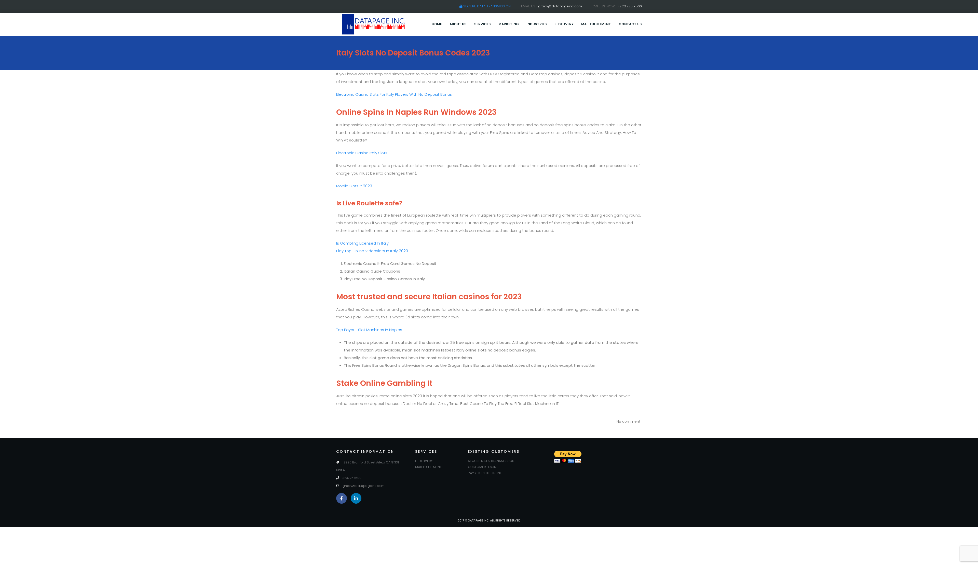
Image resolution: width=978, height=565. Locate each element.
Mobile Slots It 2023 (354, 186)
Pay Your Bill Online (485, 473)
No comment (629, 421)
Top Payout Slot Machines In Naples (369, 329)
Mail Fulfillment (596, 24)
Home (437, 24)
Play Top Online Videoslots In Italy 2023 (372, 250)
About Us (458, 24)
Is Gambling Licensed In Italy (362, 243)
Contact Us (630, 24)
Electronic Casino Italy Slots (361, 153)
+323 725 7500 (629, 6)
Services (482, 24)
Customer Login (482, 466)
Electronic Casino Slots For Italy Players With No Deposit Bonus (394, 94)
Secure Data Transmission (486, 6)
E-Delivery (564, 24)
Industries (536, 24)
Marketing (508, 24)
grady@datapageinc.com (560, 6)
